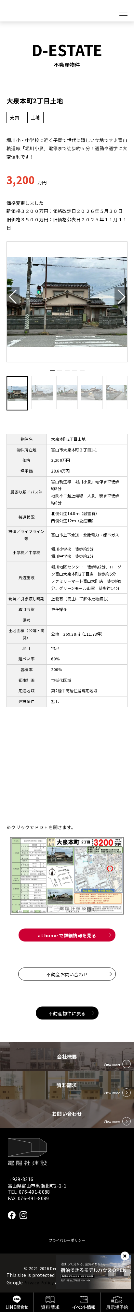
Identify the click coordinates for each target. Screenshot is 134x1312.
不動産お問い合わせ (67, 974)
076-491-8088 (34, 1192)
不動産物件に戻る (67, 1013)
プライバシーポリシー (67, 1240)
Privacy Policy (38, 1282)
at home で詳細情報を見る (67, 935)
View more (112, 1064)
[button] (52, 370)
